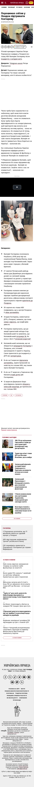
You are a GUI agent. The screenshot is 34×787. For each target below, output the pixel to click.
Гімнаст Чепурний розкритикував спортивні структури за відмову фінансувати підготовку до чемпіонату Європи (16, 630)
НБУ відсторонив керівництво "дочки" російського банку (15, 540)
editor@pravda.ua (22, 768)
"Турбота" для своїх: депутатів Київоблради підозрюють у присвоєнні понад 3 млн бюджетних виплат (16, 596)
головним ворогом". (23, 339)
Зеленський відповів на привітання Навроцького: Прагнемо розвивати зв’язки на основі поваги (23, 469)
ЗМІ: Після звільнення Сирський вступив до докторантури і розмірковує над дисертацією (23, 444)
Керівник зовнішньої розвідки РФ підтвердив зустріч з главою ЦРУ (16, 621)
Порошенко (18, 395)
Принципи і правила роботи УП (17, 695)
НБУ (11, 395)
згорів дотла (15, 375)
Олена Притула (23, 767)
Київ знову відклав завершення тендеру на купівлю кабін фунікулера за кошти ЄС (15, 566)
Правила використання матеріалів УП (17, 691)
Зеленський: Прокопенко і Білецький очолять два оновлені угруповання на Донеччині (22, 484)
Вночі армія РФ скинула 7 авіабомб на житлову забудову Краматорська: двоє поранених (17, 575)
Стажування (23, 698)
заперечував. (15, 356)
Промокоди (17, 700)
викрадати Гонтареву (22, 346)
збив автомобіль (12, 312)
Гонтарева (4, 395)
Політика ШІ (10, 693)
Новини (4, 7)
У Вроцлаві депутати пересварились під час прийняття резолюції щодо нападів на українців (17, 613)
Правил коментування (9, 430)
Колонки (27, 7)
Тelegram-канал (16, 63)
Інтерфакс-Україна (13, 732)
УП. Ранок (19, 7)
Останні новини (9, 560)
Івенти (23, 688)
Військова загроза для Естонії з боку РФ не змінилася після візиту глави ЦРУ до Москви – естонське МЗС (16, 585)
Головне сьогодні (9, 437)
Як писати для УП (12, 698)
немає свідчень (10, 322)
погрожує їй (21, 336)
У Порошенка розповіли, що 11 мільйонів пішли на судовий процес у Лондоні (15, 533)
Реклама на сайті (14, 688)
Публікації (11, 7)
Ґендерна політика (21, 693)
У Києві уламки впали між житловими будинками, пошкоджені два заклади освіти (23, 498)
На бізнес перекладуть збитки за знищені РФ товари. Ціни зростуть (16, 605)
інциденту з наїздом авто (11, 59)
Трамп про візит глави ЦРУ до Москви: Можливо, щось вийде (23, 455)
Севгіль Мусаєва (23, 765)
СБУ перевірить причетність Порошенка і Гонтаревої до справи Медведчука (17, 547)
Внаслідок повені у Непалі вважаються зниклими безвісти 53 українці (23, 510)
